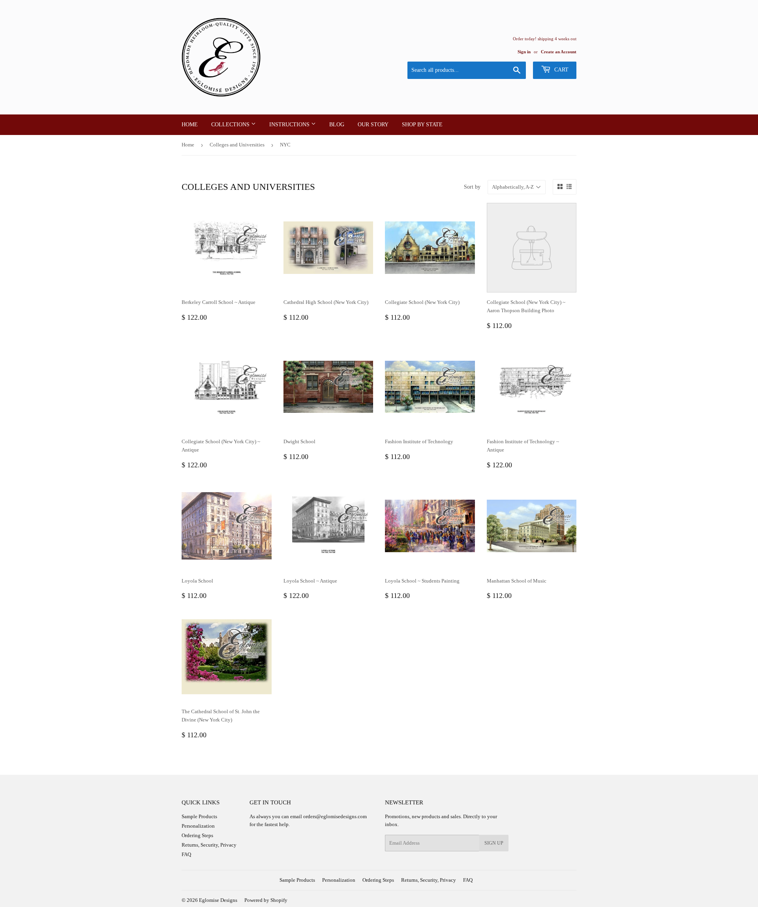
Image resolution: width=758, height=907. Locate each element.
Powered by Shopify (265, 900)
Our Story (373, 124)
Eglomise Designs (218, 900)
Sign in (524, 51)
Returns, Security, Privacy (209, 845)
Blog (336, 124)
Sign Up (493, 843)
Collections (231, 124)
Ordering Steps (197, 835)
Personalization (198, 826)
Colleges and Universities (237, 145)
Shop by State (422, 124)
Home (190, 124)
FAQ (186, 854)
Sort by (472, 187)
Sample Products (199, 816)
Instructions (290, 124)
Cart (560, 70)
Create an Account (558, 51)
